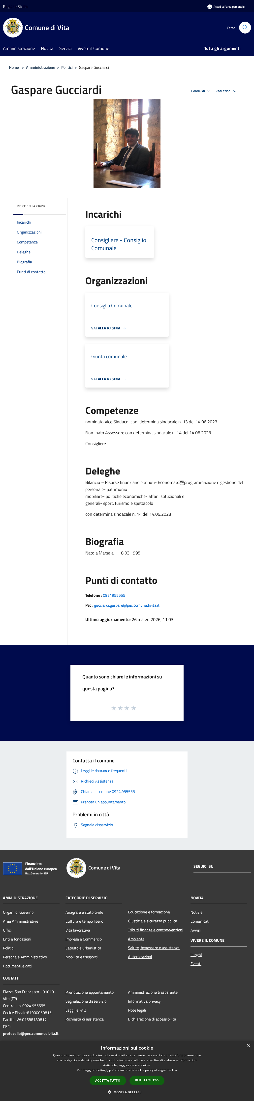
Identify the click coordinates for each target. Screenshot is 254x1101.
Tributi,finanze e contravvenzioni (155, 930)
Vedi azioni (224, 91)
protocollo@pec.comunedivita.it (31, 1033)
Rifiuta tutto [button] (147, 1080)
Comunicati (200, 921)
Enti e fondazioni (17, 939)
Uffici (7, 930)
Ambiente (136, 939)
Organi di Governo (18, 912)
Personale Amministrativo (25, 957)
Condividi (198, 91)
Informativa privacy (144, 1001)
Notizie (196, 912)
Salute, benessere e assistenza (154, 948)
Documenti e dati (17, 966)
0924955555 (114, 595)
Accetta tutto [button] (107, 1080)
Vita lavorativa (77, 930)
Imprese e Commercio (83, 939)
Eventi (195, 964)
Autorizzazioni (140, 957)
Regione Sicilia (15, 6)
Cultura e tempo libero (84, 921)
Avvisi (195, 930)
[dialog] (127, 1071)
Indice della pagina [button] (31, 206)
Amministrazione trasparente (153, 992)
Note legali (137, 1010)
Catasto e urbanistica (83, 948)
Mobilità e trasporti (81, 957)
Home (14, 67)
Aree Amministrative (20, 921)
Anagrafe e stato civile (84, 912)
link (174, 1070)
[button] (126, 1092)
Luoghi (196, 955)
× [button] (248, 1046)
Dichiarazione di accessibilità (152, 1019)
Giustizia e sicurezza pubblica (152, 921)
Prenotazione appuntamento (89, 992)
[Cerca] (245, 28)
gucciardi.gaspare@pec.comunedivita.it (126, 605)
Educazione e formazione (149, 912)
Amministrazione (40, 67)
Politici (67, 67)
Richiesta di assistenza (84, 1019)
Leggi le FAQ (75, 1010)
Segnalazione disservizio (85, 1001)
